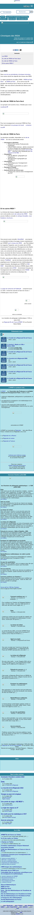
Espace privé (13, 907)
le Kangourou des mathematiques (11, 897)
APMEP (3, 391)
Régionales (18, 430)
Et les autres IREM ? (8, 63)
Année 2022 (12, 19)
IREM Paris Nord (6, 888)
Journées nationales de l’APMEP (9, 876)
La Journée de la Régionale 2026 (17, 358)
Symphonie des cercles (7, 879)
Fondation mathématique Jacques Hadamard (15, 845)
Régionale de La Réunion (9, 435)
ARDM (27, 270)
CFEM (14, 268)
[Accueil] (17, 0)
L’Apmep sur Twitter (7, 842)
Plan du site (10, 905)
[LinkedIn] (17, 50)
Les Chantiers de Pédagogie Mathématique (17, 16)
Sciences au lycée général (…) (9, 858)
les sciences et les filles (20, 152)
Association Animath (7, 847)
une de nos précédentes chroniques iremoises (17, 74)
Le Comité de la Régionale (25, 42)
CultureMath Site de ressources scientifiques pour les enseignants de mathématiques (16, 873)
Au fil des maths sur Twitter (9, 838)
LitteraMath (20, 239)
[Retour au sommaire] (32, 71)
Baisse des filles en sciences (8, 864)
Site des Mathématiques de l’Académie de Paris (15, 895)
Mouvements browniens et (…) (9, 877)
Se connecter (6, 12)
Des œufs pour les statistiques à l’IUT (14, 814)
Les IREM (5, 56)
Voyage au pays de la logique (11, 794)
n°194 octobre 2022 (22, 19)
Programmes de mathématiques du (10, 862)
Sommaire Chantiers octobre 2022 (12, 777)
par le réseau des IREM (15, 243)
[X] (20, 50)
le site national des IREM (20, 214)
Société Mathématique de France (11, 899)
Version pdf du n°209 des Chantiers (10, 587)
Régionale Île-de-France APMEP (13, 322)
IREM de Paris (5, 886)
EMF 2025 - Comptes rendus (8, 860)
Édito (3, 782)
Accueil (3, 16)
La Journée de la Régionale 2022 (12, 788)
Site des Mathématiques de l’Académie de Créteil (16, 893)
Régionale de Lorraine (8, 438)
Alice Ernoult (7, 797)
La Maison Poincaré (6, 882)
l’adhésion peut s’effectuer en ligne (17, 455)
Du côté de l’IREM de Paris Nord (11, 58)
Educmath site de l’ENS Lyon (10, 870)
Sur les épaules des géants (8, 880)
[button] (31, 6)
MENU (27, 6)
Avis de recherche (7, 820)
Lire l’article (4, 499)
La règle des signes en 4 (9, 808)
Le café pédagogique (7, 901)
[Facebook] (15, 50)
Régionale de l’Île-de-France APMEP (11, 745)
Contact (20, 905)
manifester (4, 107)
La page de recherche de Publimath (11, 288)
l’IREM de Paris (10, 81)
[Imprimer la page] (19, 50)
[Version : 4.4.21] (20, 912)
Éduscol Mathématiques (8, 884)
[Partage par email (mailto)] (13, 50)
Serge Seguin (7, 823)
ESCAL (18, 914)
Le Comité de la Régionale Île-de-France (19, 338)
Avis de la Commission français (9, 861)
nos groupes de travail (17, 125)
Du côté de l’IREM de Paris (9, 61)
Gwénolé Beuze (8, 805)
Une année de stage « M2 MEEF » (12, 801)
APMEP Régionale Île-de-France (17, 465)
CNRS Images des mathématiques (11, 867)
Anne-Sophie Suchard (10, 817)
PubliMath (8, 260)
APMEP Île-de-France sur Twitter (11, 834)
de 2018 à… (4, 19)
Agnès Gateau (6, 799)
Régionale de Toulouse (9, 441)
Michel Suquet (8, 811)
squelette (25, 907)
